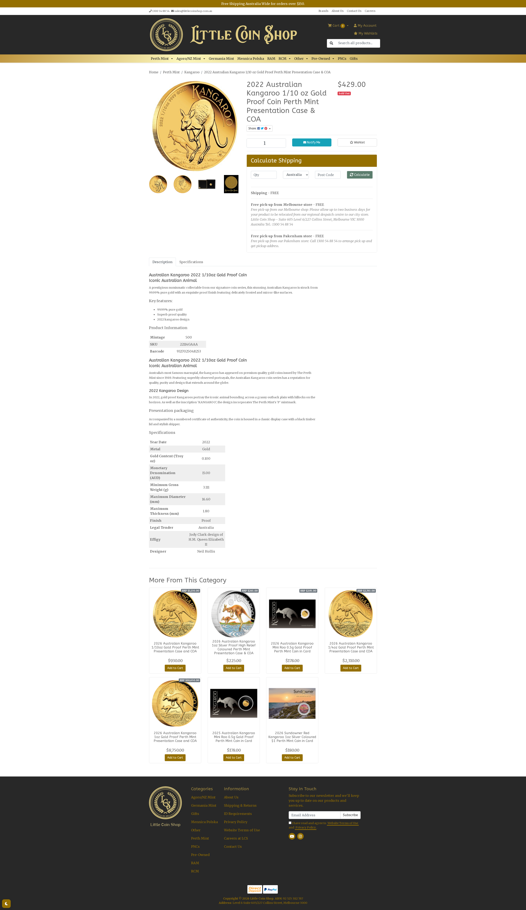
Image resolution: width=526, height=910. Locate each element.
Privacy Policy (235, 822)
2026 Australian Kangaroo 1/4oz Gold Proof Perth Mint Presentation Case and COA (351, 647)
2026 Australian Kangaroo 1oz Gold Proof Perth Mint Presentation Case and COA (175, 737)
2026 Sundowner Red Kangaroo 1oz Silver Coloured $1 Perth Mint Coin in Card (292, 737)
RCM (282, 58)
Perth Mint (160, 58)
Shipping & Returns (240, 805)
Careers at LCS (236, 838)
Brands (323, 11)
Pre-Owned (320, 58)
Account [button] (367, 26)
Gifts (354, 58)
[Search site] (331, 43)
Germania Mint (221, 58)
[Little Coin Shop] (166, 34)
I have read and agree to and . (323, 825)
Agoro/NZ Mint (188, 58)
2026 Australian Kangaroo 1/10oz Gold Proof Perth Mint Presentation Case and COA (175, 647)
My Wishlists (367, 33)
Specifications (191, 262)
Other (299, 58)
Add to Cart (175, 668)
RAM (271, 58)
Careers (370, 11)
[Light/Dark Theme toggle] (6, 903)
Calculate (361, 175)
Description (162, 262)
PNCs (342, 58)
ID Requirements (238, 814)
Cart (338, 26)
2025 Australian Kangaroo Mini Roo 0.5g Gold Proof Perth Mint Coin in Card (233, 737)
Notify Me (313, 142)
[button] (172, 58)
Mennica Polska (250, 58)
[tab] (162, 262)
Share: (252, 128)
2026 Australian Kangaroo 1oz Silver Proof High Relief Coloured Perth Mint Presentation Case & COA (234, 647)
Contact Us (354, 11)
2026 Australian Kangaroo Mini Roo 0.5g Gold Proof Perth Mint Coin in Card (292, 647)
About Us (338, 11)
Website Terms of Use (242, 830)
